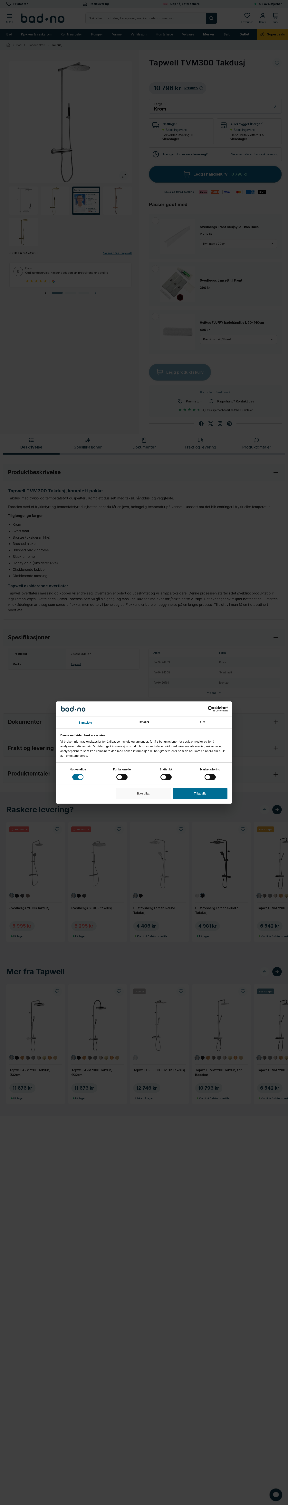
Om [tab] (202, 721)
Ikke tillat (143, 793)
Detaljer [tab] (144, 721)
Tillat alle (200, 793)
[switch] (122, 777)
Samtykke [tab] (85, 722)
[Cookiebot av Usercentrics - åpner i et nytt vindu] (211, 709)
